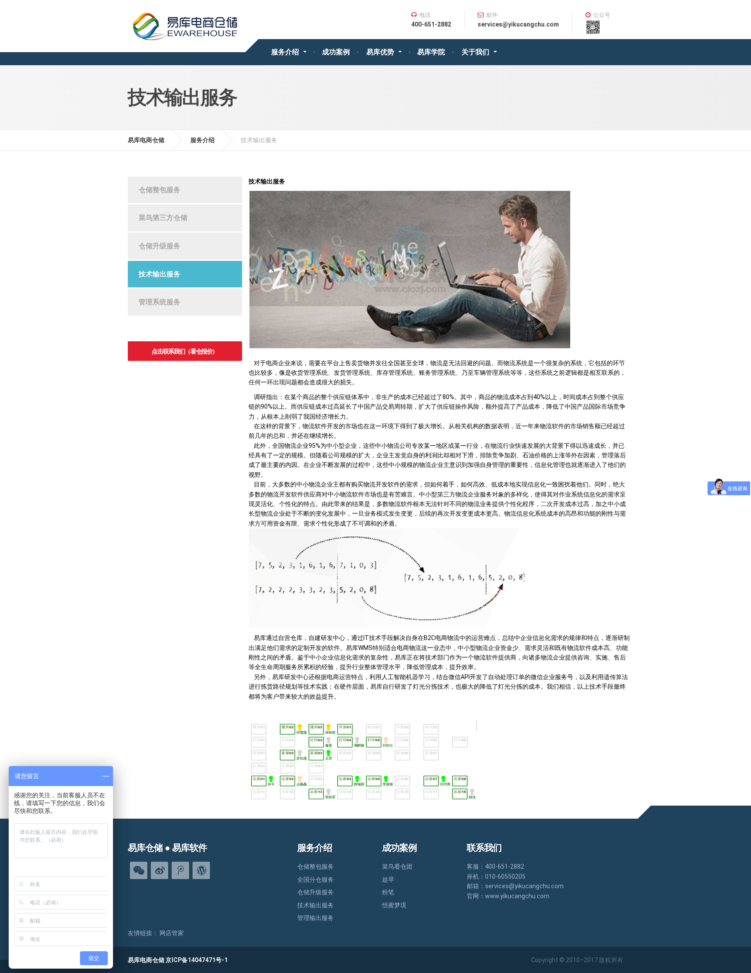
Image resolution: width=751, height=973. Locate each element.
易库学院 (431, 52)
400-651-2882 (431, 24)
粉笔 (388, 892)
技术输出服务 (159, 274)
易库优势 (380, 52)
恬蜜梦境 (394, 905)
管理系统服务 (159, 302)
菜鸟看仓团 (397, 866)
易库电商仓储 (146, 140)
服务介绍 (285, 52)
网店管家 (172, 933)
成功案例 (336, 52)
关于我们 (475, 52)
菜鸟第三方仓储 (163, 217)
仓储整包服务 (159, 189)
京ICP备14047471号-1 (197, 959)
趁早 (388, 879)
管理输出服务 (315, 917)
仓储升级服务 (159, 246)
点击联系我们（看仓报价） (185, 351)
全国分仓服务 (315, 879)
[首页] (186, 20)
